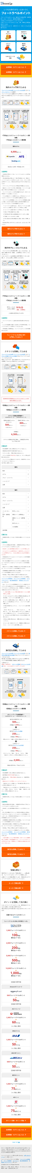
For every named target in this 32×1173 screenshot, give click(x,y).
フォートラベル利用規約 (7, 578)
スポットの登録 (16, 664)
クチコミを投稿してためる (15, 631)
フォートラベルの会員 (7, 90)
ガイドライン (16, 1160)
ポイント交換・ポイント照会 (15, 1120)
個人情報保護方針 (14, 580)
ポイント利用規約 (8, 1160)
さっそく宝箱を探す (15, 883)
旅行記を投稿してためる (15, 849)
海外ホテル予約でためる (15, 229)
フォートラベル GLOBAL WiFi (16, 336)
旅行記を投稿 (11, 655)
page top (15, 1142)
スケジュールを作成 (18, 745)
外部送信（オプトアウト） (24, 833)
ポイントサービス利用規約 (20, 578)
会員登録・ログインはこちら (15, 67)
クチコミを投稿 (13, 356)
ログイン (7, 92)
